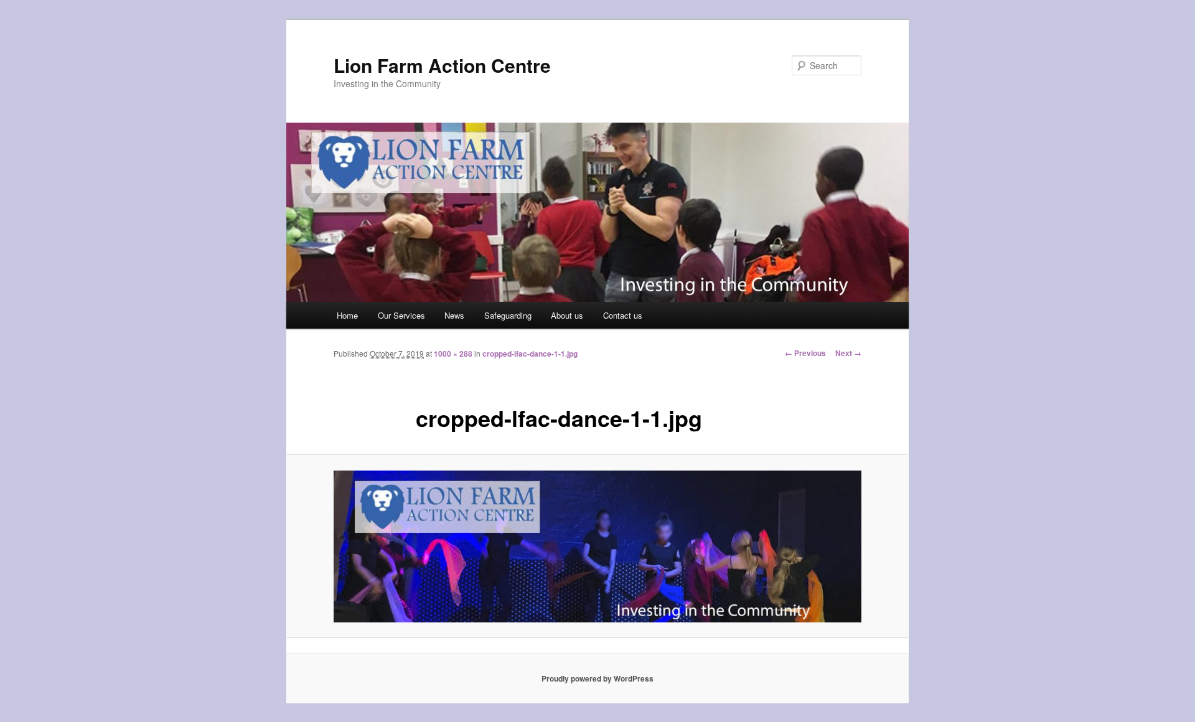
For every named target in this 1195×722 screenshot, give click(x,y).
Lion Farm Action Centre (442, 65)
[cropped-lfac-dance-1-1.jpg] (597, 546)
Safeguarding (508, 315)
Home (347, 315)
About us (567, 315)
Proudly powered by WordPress (597, 678)
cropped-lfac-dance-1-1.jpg (530, 353)
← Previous (805, 353)
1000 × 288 (453, 353)
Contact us (622, 315)
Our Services (401, 315)
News (454, 315)
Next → (848, 353)
